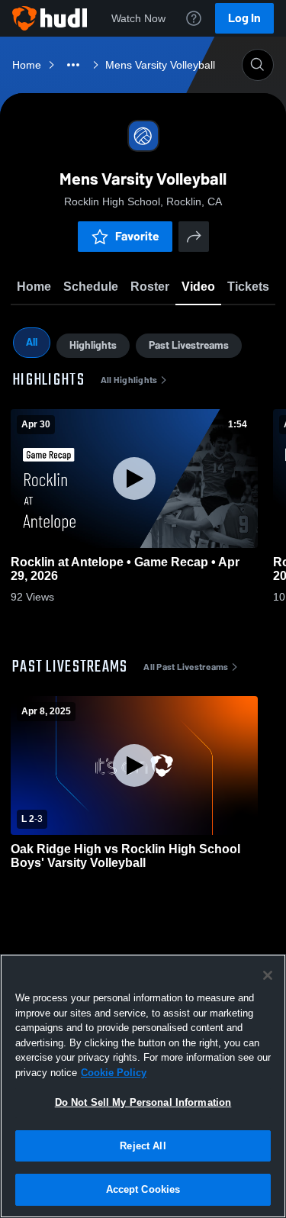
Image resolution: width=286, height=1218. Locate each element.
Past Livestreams (189, 345)
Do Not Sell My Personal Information (143, 1102)
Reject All (142, 1146)
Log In (244, 18)
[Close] (267, 975)
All (31, 342)
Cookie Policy (113, 1072)
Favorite (137, 236)
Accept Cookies (143, 1189)
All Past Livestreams (185, 667)
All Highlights (129, 380)
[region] (143, 1086)
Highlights (93, 345)
